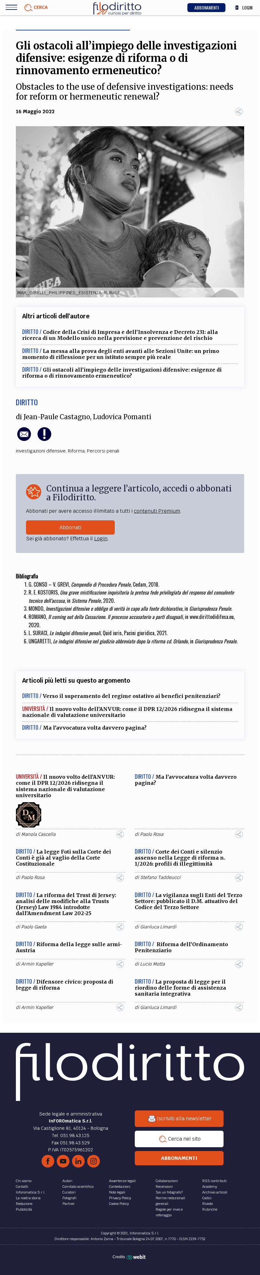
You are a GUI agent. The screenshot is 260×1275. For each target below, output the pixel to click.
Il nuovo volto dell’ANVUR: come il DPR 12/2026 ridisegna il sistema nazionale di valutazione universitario (127, 712)
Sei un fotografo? (169, 1192)
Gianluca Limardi (158, 927)
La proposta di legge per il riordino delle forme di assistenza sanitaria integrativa (180, 988)
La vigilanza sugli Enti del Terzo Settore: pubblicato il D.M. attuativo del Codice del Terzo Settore (188, 901)
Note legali (117, 1192)
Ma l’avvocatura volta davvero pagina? (94, 728)
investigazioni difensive (41, 451)
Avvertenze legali (122, 1181)
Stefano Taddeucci (160, 877)
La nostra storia (28, 1198)
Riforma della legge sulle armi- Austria (69, 947)
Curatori (68, 1192)
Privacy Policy (120, 1198)
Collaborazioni (167, 1181)
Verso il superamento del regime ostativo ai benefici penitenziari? (131, 696)
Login (100, 538)
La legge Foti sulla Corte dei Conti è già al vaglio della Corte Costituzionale (63, 858)
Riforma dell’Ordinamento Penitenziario (181, 947)
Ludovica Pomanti (122, 417)
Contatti (22, 1186)
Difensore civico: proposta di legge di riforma (64, 985)
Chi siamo (23, 1181)
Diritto (27, 402)
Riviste (207, 1203)
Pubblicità (24, 1209)
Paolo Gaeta (33, 927)
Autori (67, 1181)
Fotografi (69, 1198)
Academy (209, 1186)
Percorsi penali (103, 451)
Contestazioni (119, 1186)
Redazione (24, 1203)
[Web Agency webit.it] (137, 1256)
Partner (68, 1203)
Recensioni (164, 1186)
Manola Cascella (38, 834)
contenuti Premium (157, 511)
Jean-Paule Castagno (56, 417)
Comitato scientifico (78, 1186)
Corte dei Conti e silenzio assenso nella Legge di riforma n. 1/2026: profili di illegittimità (180, 858)
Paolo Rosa (151, 834)
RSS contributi (214, 1181)
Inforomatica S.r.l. (30, 1192)
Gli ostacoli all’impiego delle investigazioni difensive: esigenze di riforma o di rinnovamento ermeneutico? (122, 373)
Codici (206, 1198)
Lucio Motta (152, 964)
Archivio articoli (214, 1192)
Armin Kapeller (37, 964)
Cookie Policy (119, 1203)
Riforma (76, 451)
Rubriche (209, 1209)
